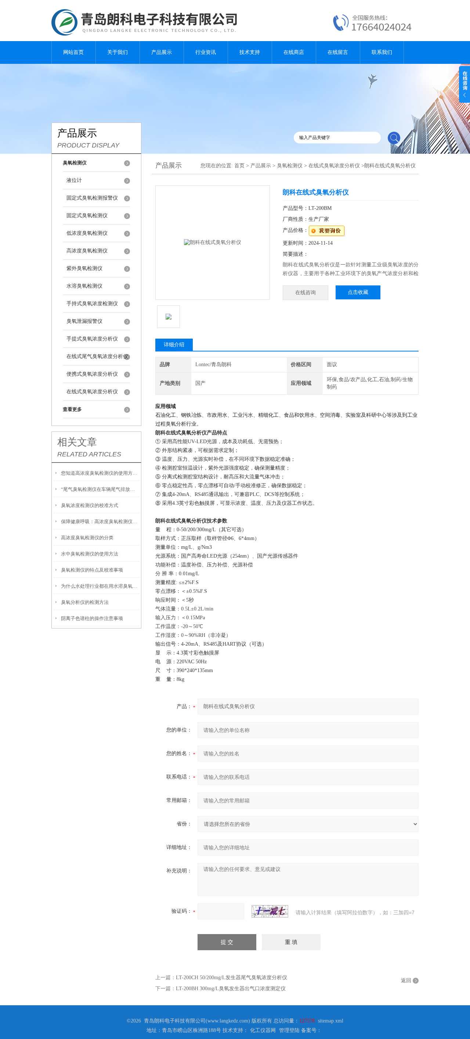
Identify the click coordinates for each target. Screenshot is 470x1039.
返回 (406, 980)
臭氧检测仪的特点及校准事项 (92, 570)
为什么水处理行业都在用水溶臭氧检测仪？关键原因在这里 (100, 586)
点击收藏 (358, 292)
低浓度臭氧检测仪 (87, 233)
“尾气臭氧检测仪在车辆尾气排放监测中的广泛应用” (100, 489)
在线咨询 (305, 292)
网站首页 (73, 52)
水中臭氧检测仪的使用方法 (89, 554)
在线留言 (338, 52)
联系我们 (382, 52)
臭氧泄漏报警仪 (84, 321)
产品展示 (161, 52)
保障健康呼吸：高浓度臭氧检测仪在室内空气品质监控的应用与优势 (100, 521)
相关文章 (77, 442)
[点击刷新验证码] (270, 911)
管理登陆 (289, 1030)
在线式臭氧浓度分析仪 (92, 391)
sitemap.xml (330, 1021)
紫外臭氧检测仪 (84, 268)
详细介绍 (174, 344)
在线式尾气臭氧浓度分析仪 (97, 356)
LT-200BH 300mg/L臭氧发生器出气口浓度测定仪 (231, 988)
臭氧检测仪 (290, 165)
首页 (239, 165)
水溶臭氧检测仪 (84, 286)
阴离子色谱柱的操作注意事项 (92, 618)
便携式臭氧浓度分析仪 (92, 374)
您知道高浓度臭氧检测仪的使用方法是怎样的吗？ (100, 473)
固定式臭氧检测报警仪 (92, 198)
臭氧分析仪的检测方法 (85, 602)
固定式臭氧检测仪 (87, 215)
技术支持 (249, 52)
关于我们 (117, 52)
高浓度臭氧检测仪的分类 (87, 537)
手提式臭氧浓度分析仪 (92, 339)
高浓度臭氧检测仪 (87, 251)
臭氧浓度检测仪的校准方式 (89, 505)
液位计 (74, 180)
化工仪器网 (263, 1030)
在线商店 (293, 52)
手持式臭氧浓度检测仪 (92, 303)
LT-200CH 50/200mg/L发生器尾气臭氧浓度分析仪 (231, 977)
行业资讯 (205, 52)
